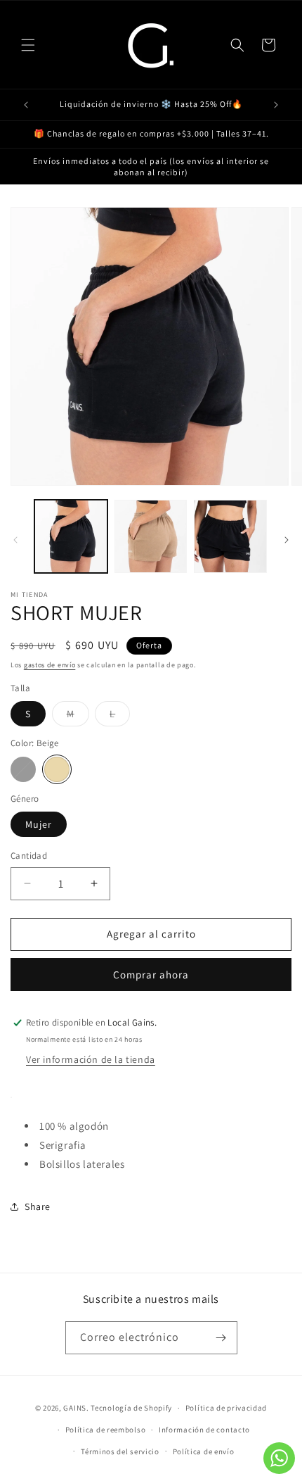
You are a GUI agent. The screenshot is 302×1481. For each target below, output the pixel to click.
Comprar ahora (151, 974)
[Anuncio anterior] (26, 104)
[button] (28, 45)
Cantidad (29, 856)
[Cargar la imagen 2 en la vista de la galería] (151, 536)
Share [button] (38, 1206)
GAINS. (75, 1408)
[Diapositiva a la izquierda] (15, 539)
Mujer (38, 824)
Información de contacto (204, 1430)
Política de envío (204, 1451)
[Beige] (57, 769)
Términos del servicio (120, 1451)
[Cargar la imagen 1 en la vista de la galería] (70, 536)
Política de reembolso (105, 1430)
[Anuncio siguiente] (276, 104)
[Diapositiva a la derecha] (286, 539)
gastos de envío (50, 664)
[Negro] (23, 769)
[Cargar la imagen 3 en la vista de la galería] (230, 536)
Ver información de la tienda (90, 1059)
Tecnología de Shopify (131, 1408)
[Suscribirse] (221, 1337)
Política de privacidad (226, 1408)
